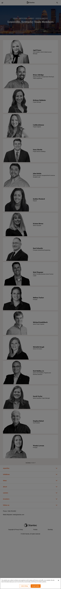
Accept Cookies (35, 586)
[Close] (58, 580)
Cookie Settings (24, 586)
